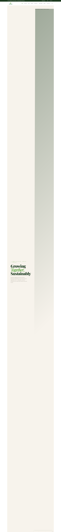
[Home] (11, 3)
